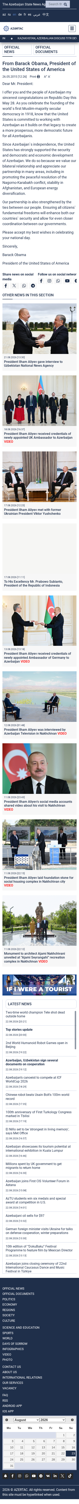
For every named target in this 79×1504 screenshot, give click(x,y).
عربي (37, 14)
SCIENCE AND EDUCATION (21, 1327)
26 (33, 1459)
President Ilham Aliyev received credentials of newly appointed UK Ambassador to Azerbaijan (38, 437)
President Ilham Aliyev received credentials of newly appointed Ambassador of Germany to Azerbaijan (37, 657)
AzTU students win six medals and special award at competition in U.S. (36, 1200)
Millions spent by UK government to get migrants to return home (34, 1166)
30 (73, 1459)
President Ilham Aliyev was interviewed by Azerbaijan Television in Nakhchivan (35, 731)
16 (73, 1447)
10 (11, 1447)
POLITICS (8, 1299)
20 (43, 1453)
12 (33, 1447)
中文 (46, 14)
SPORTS (7, 1333)
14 (53, 1447)
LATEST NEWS (20, 1004)
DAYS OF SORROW (14, 1344)
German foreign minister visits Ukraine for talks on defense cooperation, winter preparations (39, 1231)
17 (11, 1453)
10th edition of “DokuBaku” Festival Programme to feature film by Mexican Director (39, 1248)
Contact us (11, 1367)
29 (63, 1459)
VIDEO (6, 1354)
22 (63, 1453)
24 (11, 1459)
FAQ (5, 1395)
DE (20, 14)
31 (11, 1465)
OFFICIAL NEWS (12, 49)
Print (33, 76)
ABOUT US (9, 1372)
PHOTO (7, 1360)
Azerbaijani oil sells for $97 (25, 1216)
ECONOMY (9, 1304)
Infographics (13, 1349)
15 (63, 1447)
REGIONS (8, 1310)
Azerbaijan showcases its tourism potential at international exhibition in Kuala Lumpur (38, 1148)
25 (21, 1459)
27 (43, 1459)
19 (33, 1453)
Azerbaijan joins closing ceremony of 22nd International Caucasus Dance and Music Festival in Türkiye (36, 1267)
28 (53, 1459)
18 (21, 1453)
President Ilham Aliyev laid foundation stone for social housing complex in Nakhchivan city (39, 881)
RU (9, 14)
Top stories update (19, 1030)
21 (53, 1453)
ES (29, 14)
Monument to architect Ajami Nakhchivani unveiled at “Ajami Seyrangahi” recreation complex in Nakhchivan (34, 957)
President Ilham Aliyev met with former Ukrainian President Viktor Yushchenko (32, 512)
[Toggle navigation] (71, 28)
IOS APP (8, 1411)
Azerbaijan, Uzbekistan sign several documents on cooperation (32, 1062)
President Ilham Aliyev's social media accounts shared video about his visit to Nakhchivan (38, 805)
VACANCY (9, 1388)
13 (43, 1447)
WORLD (7, 1338)
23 (73, 1453)
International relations (22, 1377)
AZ (4, 14)
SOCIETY (8, 1315)
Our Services (12, 1383)
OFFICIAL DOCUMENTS (46, 49)
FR (25, 14)
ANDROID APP (12, 1406)
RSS (5, 1400)
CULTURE (8, 1321)
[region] (41, 1141)
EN (14, 14)
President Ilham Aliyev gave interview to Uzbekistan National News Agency (33, 364)
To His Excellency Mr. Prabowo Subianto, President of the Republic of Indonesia (33, 583)
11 (21, 1447)
